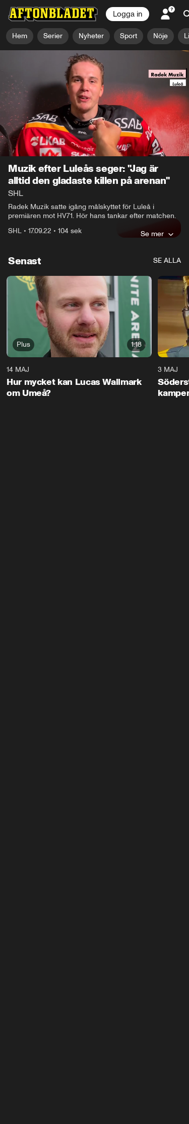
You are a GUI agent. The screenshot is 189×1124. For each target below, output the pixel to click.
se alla (167, 260)
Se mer (152, 234)
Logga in (127, 14)
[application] (94, 103)
